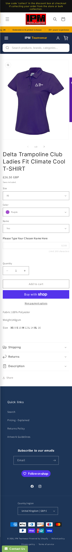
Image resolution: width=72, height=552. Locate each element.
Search (11, 411)
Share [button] (9, 377)
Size (5, 188)
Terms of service (46, 544)
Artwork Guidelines (18, 436)
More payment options (36, 303)
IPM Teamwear (22, 538)
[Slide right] (44, 147)
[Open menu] (6, 38)
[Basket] (65, 38)
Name (6, 221)
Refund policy (58, 538)
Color (5, 204)
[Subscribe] (54, 460)
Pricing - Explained (18, 420)
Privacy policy (28, 544)
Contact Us (16, 548)
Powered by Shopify (38, 538)
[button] (7, 19)
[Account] (58, 38)
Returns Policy (16, 428)
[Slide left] (28, 147)
